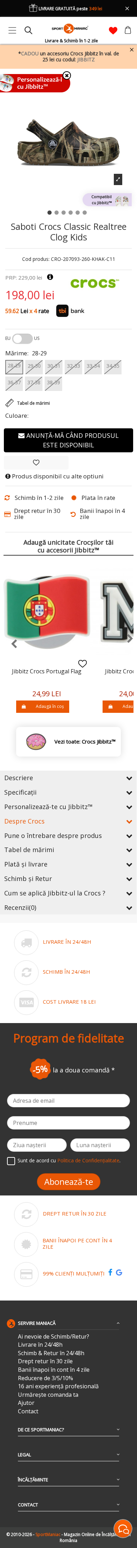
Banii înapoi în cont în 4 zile (54, 1370)
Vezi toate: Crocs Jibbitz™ (85, 742)
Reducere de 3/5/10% (45, 1378)
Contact (28, 1411)
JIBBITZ (86, 59)
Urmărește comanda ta (48, 1395)
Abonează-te (68, 1181)
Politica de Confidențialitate (88, 1160)
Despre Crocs (24, 821)
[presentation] (10, 644)
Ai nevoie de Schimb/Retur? (53, 1337)
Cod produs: (36, 259)
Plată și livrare (25, 864)
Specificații (20, 792)
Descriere (18, 777)
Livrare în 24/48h (40, 1345)
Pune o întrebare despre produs (53, 835)
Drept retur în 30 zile (45, 1361)
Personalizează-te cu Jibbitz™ (48, 806)
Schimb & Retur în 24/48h (51, 1353)
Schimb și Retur (28, 878)
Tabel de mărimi (29, 849)
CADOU (30, 53)
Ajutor (26, 1403)
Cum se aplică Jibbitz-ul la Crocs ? (54, 893)
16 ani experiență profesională (58, 1386)
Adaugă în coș (50, 706)
